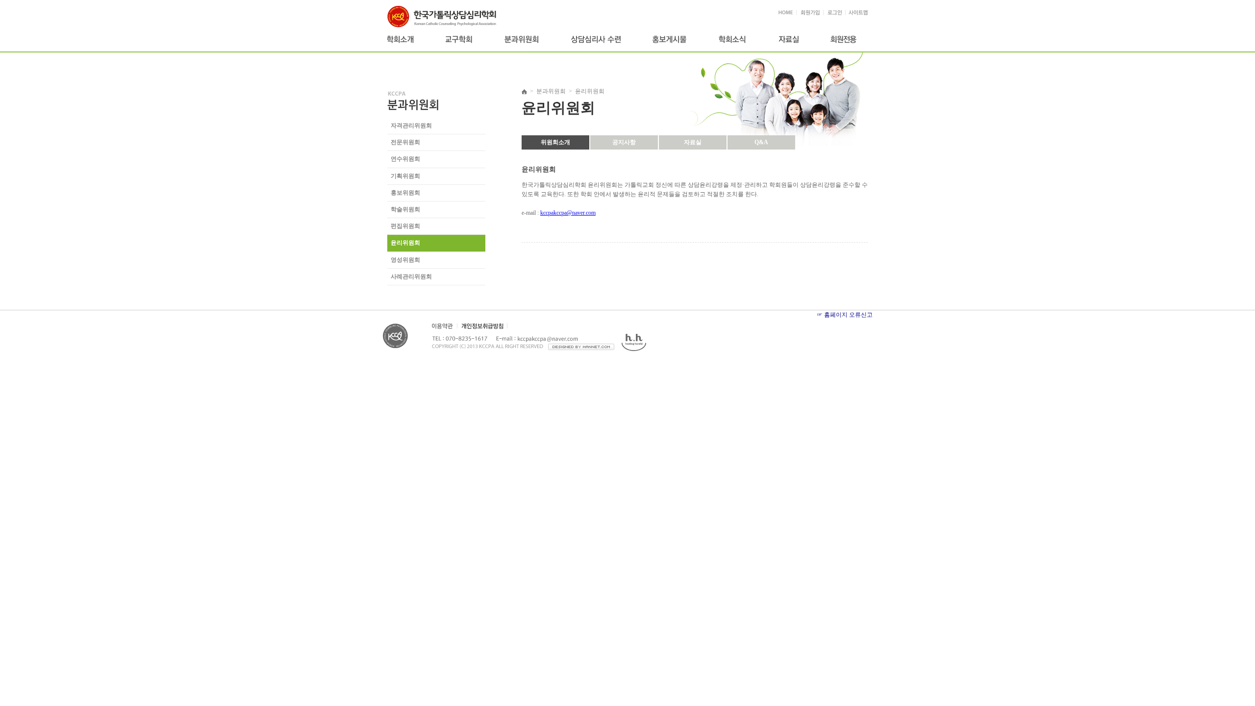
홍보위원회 (405, 192)
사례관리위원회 (411, 276)
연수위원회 (405, 158)
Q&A (761, 142)
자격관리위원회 (411, 125)
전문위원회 (405, 142)
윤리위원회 (405, 242)
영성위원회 (405, 259)
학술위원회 (405, 209)
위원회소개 (555, 142)
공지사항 (624, 142)
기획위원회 (405, 176)
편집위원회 (405, 226)
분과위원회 (551, 91)
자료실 (693, 142)
